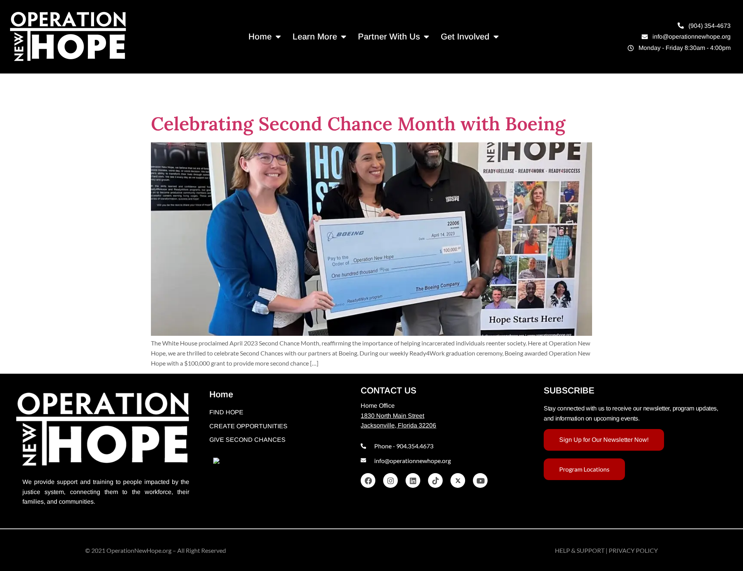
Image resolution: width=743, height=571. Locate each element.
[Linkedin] (413, 480)
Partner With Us (389, 36)
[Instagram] (390, 480)
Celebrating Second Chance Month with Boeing (358, 123)
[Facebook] (368, 480)
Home (260, 36)
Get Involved (465, 36)
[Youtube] (480, 480)
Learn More (315, 36)
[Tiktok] (435, 480)
